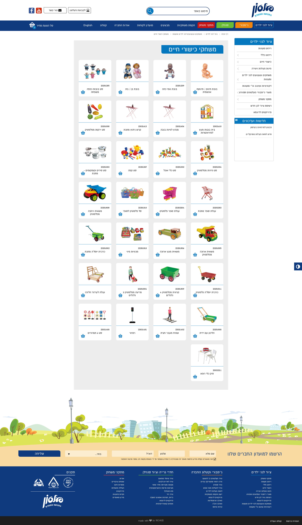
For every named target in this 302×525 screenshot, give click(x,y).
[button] (40, 24)
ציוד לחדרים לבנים (166, 482)
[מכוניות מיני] (132, 234)
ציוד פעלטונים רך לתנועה (212, 478)
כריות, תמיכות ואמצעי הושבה (161, 497)
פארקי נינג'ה (217, 504)
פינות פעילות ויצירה (263, 491)
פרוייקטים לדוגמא (264, 500)
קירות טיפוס (217, 507)
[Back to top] (292, 515)
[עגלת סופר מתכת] (207, 193)
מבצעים (165, 25)
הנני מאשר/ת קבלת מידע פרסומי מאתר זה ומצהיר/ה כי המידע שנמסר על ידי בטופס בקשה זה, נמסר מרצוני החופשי (167, 459)
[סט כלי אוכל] (169, 152)
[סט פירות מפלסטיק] (207, 152)
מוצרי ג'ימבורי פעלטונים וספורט (258, 494)
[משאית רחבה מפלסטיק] (95, 193)
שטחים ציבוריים (118, 482)
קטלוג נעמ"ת (276, 521)
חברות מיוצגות (118, 494)
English (88, 25)
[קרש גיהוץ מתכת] (132, 111)
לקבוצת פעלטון (78, 10)
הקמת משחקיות (186, 25)
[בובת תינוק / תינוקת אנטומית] (207, 71)
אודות (122, 478)
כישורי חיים (267, 488)
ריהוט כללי (267, 485)
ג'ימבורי (244, 25)
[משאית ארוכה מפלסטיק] (207, 234)
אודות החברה (121, 25)
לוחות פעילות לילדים (214, 491)
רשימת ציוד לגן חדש (263, 497)
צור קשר (53, 10)
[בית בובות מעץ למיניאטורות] (207, 111)
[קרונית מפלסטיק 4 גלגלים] (169, 274)
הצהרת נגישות (292, 521)
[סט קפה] (132, 152)
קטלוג (103, 25)
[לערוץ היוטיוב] (39, 10)
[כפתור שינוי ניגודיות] (298, 266)
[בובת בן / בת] (132, 71)
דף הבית (224, 34)
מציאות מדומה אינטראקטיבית (161, 488)
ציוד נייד (170, 494)
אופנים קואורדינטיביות (164, 504)
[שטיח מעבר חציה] (169, 315)
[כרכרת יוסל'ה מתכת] (95, 234)
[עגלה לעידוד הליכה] (95, 274)
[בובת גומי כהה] (169, 71)
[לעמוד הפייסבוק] (31, 10)
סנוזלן (225, 25)
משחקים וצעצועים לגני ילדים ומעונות (187, 34)
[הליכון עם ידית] (207, 315)
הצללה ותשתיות (118, 488)
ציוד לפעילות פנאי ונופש (212, 488)
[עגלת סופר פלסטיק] (169, 193)
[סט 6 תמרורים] (95, 315)
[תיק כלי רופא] (207, 355)
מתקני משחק (206, 25)
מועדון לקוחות (145, 25)
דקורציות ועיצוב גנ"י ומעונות (260, 507)
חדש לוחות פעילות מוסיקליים (259, 133)
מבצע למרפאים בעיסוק (261, 126)
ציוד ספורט (217, 485)
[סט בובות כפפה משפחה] (95, 71)
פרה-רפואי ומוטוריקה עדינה (211, 482)
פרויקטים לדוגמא (215, 497)
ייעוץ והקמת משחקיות (213, 494)
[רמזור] (132, 315)
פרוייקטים (120, 491)
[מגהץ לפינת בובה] (169, 111)
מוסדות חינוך (119, 485)
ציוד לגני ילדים (264, 25)
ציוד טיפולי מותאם (165, 478)
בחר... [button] (98, 453)
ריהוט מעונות (266, 482)
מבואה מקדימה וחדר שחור (162, 485)
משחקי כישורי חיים (161, 34)
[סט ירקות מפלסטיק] (95, 111)
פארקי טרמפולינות (215, 500)
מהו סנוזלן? (168, 491)
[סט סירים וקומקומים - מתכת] (95, 152)
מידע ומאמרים (118, 497)
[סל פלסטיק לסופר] (132, 193)
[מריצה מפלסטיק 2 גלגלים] (132, 274)
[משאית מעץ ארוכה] (169, 234)
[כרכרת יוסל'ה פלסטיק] (207, 274)
